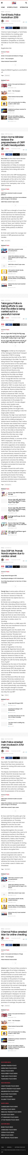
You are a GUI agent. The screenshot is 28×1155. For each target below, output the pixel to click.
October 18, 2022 (12, 705)
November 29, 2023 (13, 535)
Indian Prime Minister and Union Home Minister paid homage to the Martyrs (13, 198)
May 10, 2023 (11, 106)
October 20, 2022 (12, 266)
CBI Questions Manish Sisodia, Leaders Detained (16, 270)
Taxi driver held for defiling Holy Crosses (16, 723)
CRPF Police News (9, 134)
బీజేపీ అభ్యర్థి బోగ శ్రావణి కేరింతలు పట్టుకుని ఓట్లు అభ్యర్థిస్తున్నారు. (17, 532)
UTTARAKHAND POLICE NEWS (9, 1117)
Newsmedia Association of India (12, 1150)
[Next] (15, 65)
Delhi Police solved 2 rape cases (10, 202)
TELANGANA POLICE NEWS (9, 1079)
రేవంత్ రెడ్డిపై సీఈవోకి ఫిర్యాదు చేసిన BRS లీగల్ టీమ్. (16, 516)
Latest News (7, 11)
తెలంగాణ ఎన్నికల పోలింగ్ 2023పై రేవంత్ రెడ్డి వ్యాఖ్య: (13, 333)
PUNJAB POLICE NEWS (7, 1114)
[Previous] (13, 65)
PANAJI (6, 695)
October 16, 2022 (12, 280)
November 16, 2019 (15, 559)
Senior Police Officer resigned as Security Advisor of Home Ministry (17, 277)
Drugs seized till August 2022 (9, 575)
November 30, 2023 (13, 496)
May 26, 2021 (11, 719)
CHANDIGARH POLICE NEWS (9, 1107)
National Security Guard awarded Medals (16, 284)
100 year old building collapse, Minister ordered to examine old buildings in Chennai (16, 117)
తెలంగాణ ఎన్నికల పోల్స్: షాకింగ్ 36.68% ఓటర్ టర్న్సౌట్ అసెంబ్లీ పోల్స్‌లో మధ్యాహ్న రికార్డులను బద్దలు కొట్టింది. (13, 337)
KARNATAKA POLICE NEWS (9, 1068)
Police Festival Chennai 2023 (9, 61)
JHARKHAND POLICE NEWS (9, 1130)
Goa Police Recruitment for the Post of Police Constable (16, 716)
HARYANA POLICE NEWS (8, 1109)
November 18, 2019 (15, 21)
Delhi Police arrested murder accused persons (15, 250)
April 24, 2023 (12, 252)
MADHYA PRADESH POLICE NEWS (10, 1089)
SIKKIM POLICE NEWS (7, 1135)
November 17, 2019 (15, 148)
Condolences (8, 547)
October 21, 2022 (12, 261)
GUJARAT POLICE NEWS (8, 1099)
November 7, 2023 (12, 87)
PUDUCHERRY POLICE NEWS (9, 1073)
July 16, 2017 (11, 726)
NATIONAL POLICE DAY (20, 1147)
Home (3, 7)
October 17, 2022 (12, 273)
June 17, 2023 (11, 93)
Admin (7, 21)
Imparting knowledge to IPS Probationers (12, 578)
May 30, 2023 (11, 98)
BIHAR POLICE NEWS (7, 1127)
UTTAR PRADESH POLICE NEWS (10, 1120)
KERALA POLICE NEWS (7, 1071)
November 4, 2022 (12, 121)
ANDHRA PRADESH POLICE (8, 1065)
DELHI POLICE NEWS (9, 739)
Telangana (8, 484)
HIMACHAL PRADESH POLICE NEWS (11, 1112)
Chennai (7, 75)
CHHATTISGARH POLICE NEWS (10, 1086)
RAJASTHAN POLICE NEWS (9, 1094)
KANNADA (9, 1147)
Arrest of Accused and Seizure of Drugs (12, 56)
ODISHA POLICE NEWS (7, 1132)
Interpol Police (12, 7)
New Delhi (7, 240)
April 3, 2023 (11, 112)
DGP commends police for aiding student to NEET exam (16, 103)
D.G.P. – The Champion (7, 58)
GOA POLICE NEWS (6, 1097)
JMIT (2, 1152)
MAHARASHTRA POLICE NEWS (10, 1091)
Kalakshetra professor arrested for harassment (17, 110)
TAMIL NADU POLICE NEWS (9, 1076)
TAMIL (2, 1147)
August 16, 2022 (12, 287)
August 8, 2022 (12, 712)
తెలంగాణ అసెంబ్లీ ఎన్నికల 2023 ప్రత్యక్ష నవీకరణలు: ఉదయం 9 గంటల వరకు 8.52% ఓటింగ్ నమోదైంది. (17, 524)
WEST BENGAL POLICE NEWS (9, 1138)
